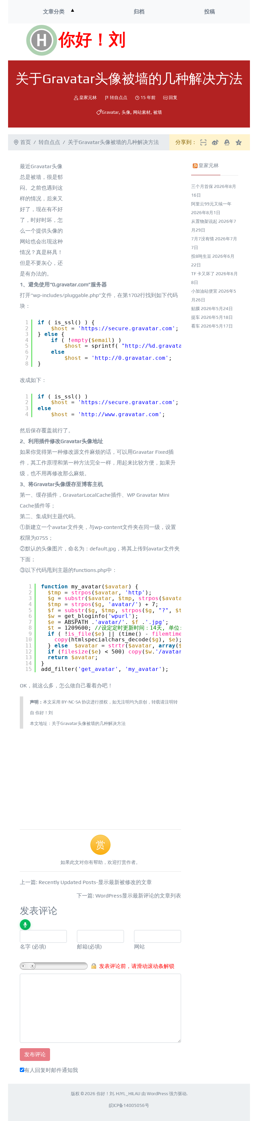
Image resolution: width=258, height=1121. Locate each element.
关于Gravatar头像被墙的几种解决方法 (89, 723)
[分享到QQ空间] (238, 142)
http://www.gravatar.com (120, 414)
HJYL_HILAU (128, 1093)
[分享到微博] (215, 142)
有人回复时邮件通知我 (51, 1070)
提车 (195, 317)
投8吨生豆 (201, 256)
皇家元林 (88, 97)
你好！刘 (92, 40)
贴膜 (195, 308)
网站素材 (141, 112)
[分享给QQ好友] (226, 142)
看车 (195, 326)
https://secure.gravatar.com (126, 328)
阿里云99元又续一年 (211, 203)
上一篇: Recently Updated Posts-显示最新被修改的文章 (86, 882)
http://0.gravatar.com (130, 358)
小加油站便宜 (204, 291)
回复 (173, 97)
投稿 (209, 11)
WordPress (157, 1093)
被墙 (157, 112)
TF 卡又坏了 (203, 273)
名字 (25, 946)
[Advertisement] (171, 42)
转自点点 (118, 97)
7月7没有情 (202, 238)
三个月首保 (202, 186)
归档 (139, 11)
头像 (126, 112)
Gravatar (110, 112)
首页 (25, 142)
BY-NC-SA (71, 701)
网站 (139, 946)
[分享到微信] (203, 142)
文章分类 (53, 11)
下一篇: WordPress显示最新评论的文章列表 (129, 895)
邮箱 (82, 946)
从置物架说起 (204, 221)
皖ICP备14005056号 (129, 1105)
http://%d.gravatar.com (162, 346)
